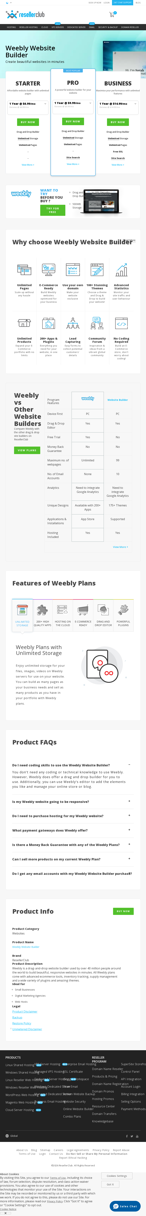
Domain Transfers (104, 1114)
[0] (112, 16)
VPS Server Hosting (47, 1064)
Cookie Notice (8, 1209)
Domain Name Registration (110, 1084)
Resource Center (103, 1106)
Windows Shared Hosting (22, 1072)
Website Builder (118, 400)
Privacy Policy (101, 1150)
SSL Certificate (73, 1072)
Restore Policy (21, 1023)
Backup (17, 1017)
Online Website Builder (78, 1109)
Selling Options (131, 1101)
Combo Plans (72, 1116)
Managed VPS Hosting (49, 1072)
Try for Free (52, 210)
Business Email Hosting (50, 1101)
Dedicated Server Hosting (51, 1079)
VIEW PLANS (27, 450)
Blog (138, 2)
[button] (125, 1206)
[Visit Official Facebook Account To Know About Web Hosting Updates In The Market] (128, 1136)
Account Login (130, 1087)
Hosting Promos (103, 1099)
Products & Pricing (104, 1076)
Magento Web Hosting (21, 1102)
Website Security (74, 1101)
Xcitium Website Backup (79, 1094)
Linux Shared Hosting (20, 1065)
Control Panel (130, 1072)
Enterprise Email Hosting (79, 1064)
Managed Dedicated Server (52, 1094)
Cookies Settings (117, 1176)
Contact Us (56, 1153)
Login (107, 2)
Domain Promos (103, 1091)
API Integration (131, 1079)
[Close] (5, 1213)
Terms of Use (27, 1153)
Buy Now (28, 122)
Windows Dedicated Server (52, 1087)
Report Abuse (121, 1150)
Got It (110, 1184)
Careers (58, 1150)
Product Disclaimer (24, 1012)
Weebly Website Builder (25, 947)
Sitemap (45, 1150)
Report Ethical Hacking (73, 1157)
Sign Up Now (94, 2)
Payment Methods (133, 1109)
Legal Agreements (78, 1150)
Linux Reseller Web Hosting (24, 1080)
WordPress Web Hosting (22, 1095)
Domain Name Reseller (107, 1069)
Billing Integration (133, 1094)
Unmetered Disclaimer (27, 1029)
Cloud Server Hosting (20, 1110)
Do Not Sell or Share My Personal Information (96, 1153)
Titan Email (70, 1087)
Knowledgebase (103, 1121)
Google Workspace (76, 1079)
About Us (22, 1150)
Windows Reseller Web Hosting (26, 1087)
